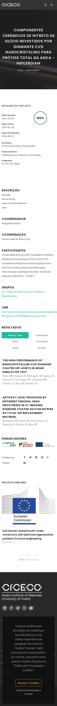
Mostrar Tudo (15, 335)
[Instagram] (24, 608)
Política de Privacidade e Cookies (28, 692)
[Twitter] (18, 608)
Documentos (42, 341)
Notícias (42, 347)
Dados (15, 341)
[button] (19, 559)
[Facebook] (11, 608)
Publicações (42, 335)
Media (15, 347)
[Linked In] (5, 608)
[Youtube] (31, 608)
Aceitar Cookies (28, 683)
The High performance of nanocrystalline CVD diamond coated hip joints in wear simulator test (26, 366)
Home (20, 70)
